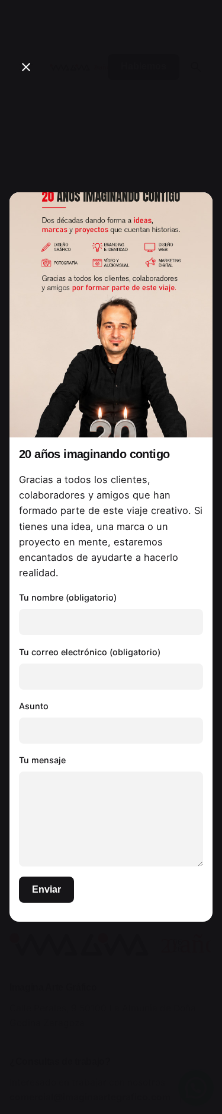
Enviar (46, 889)
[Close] (26, 67)
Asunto (34, 706)
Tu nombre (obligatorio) (68, 597)
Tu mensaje (42, 760)
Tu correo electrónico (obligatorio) (89, 652)
